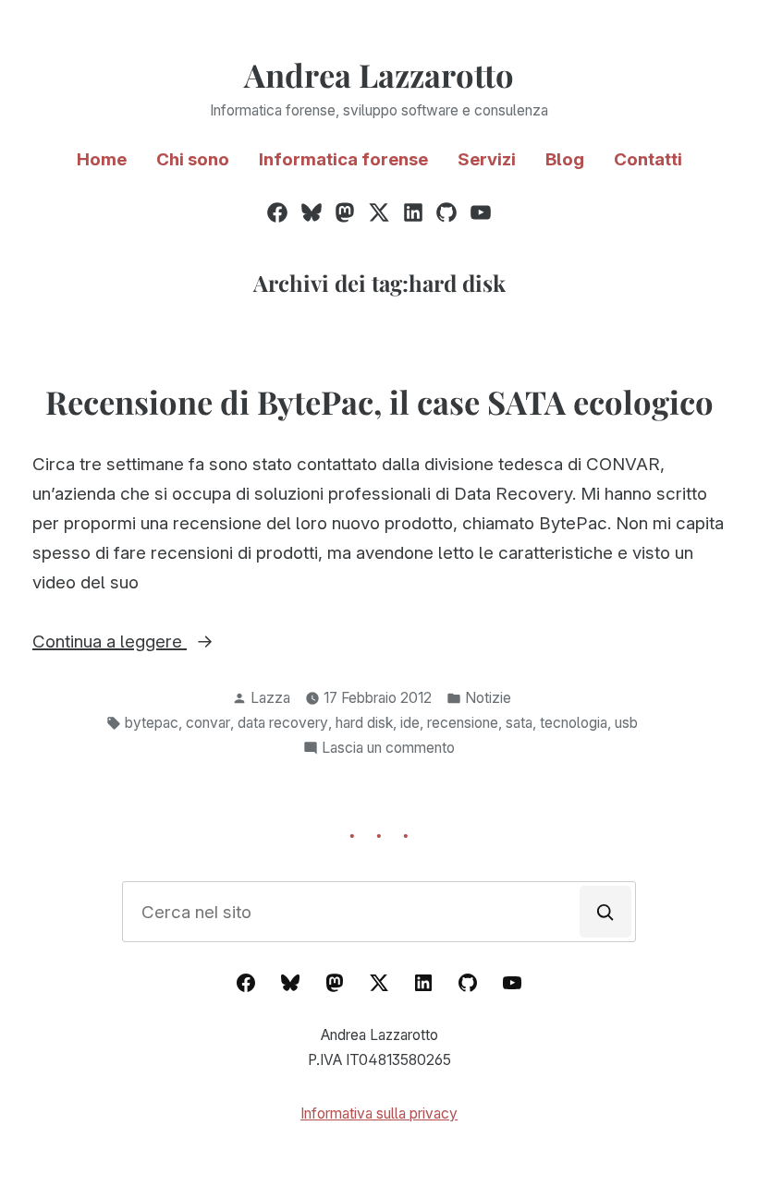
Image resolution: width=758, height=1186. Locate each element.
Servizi (487, 159)
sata (519, 723)
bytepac (151, 723)
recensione (462, 723)
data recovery (283, 723)
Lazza (270, 698)
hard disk (364, 723)
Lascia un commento (388, 749)
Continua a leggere (159, 643)
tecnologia (573, 723)
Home (102, 159)
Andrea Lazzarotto (379, 75)
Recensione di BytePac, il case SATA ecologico (379, 402)
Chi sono (192, 159)
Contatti (648, 159)
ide (410, 723)
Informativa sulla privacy (379, 1113)
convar (208, 723)
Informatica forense (343, 159)
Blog (564, 159)
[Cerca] (605, 912)
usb (626, 723)
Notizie (488, 698)
